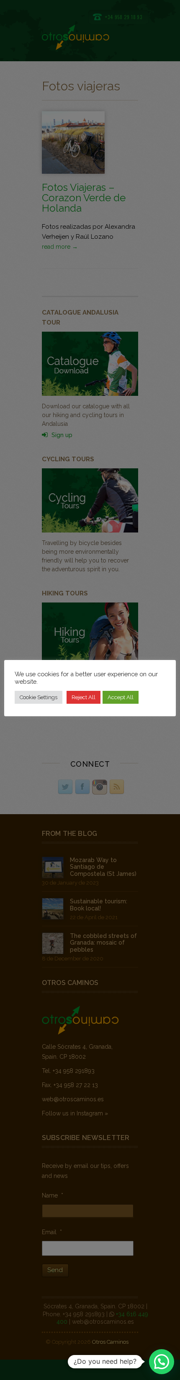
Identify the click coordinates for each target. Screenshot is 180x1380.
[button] (161, 1361)
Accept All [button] (121, 697)
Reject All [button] (83, 697)
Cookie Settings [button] (38, 697)
